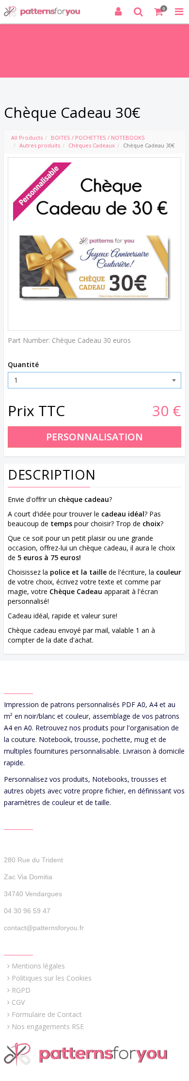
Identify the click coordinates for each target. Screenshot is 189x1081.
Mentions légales (38, 965)
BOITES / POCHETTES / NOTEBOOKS (98, 137)
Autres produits (39, 145)
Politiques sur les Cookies (52, 978)
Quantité (23, 364)
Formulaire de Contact (47, 1014)
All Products (27, 137)
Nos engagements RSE (48, 1026)
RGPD (21, 990)
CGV (18, 1002)
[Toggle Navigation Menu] (179, 11)
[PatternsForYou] (46, 11)
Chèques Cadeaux (91, 145)
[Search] (138, 11)
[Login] (118, 11)
